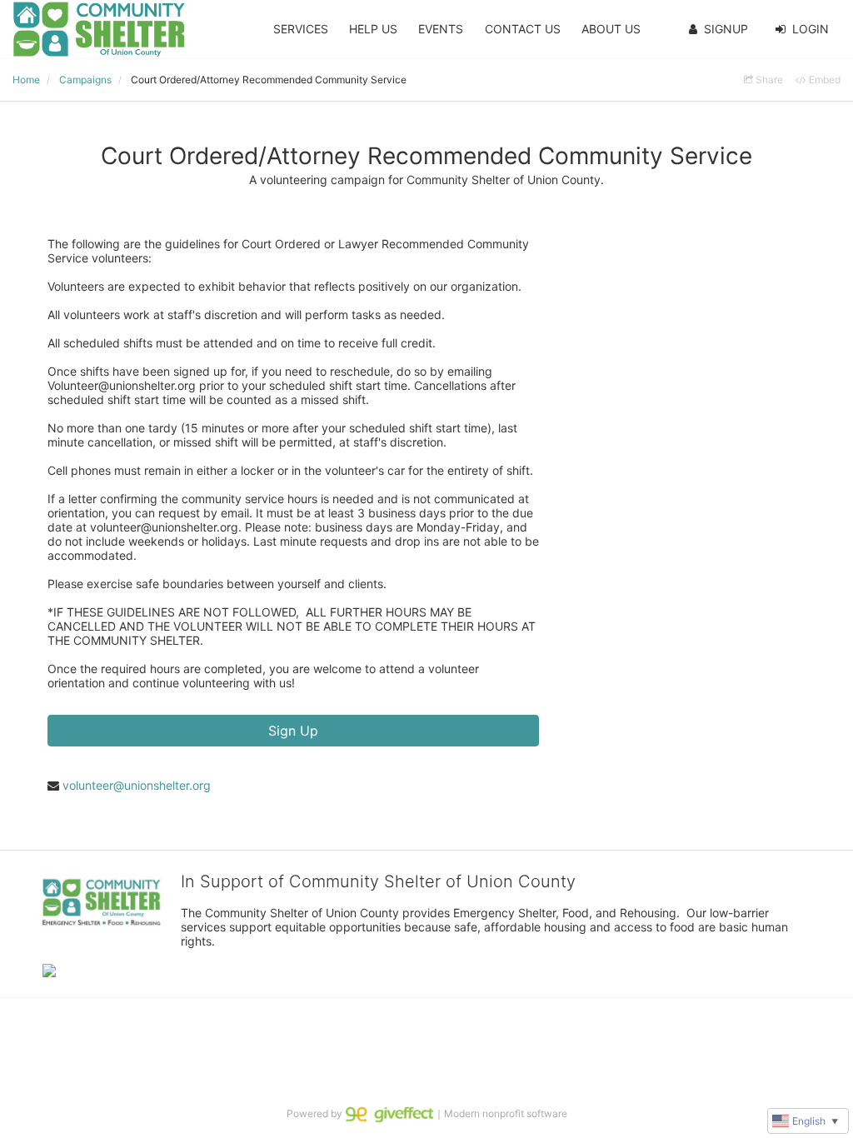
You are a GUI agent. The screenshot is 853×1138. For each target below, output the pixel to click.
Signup (726, 29)
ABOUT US (611, 29)
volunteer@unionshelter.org (136, 785)
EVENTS (440, 29)
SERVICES (300, 29)
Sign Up (293, 730)
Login (810, 29)
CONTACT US (523, 29)
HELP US (373, 29)
